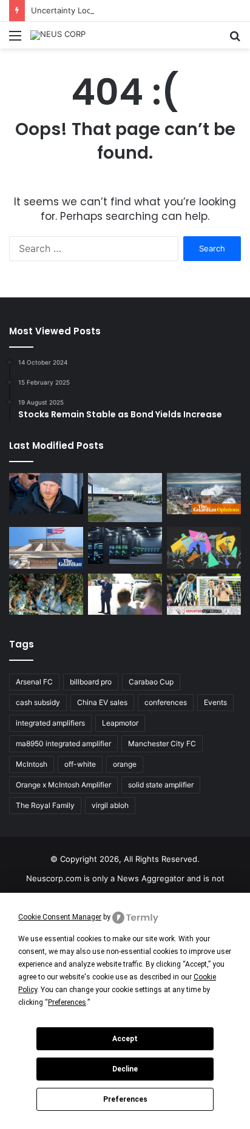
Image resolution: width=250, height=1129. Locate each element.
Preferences (125, 1099)
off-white (80, 764)
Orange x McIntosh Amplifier (63, 784)
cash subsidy (38, 702)
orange (125, 764)
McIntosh (31, 764)
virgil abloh (110, 805)
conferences (165, 702)
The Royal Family (45, 805)
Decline (125, 1069)
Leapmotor (120, 722)
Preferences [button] (67, 1002)
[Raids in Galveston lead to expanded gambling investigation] (125, 497)
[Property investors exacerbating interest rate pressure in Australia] (125, 594)
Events (215, 702)
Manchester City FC (162, 743)
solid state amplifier (161, 784)
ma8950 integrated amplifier (63, 743)
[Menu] (15, 39)
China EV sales (102, 702)
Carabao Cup (151, 681)
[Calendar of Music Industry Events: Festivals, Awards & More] (204, 548)
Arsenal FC (34, 681)
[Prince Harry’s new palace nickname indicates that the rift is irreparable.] (46, 494)
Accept (125, 1039)
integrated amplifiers (50, 722)
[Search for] (235, 39)
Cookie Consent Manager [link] (59, 917)
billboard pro (91, 681)
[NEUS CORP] (58, 35)
